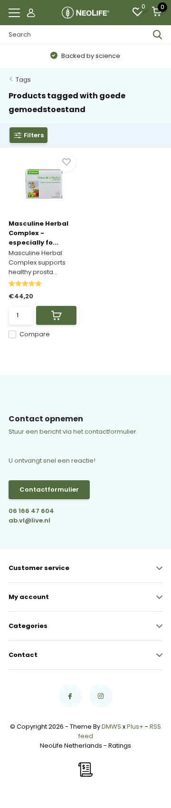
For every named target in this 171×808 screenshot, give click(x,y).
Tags (23, 79)
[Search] (157, 34)
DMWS (111, 726)
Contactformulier (49, 489)
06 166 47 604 (31, 510)
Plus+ (135, 726)
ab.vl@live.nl (29, 520)
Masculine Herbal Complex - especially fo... (38, 233)
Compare (34, 334)
